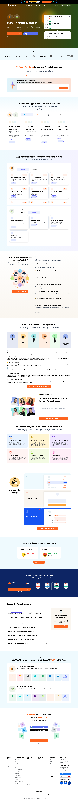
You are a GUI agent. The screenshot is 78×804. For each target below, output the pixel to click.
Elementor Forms (41, 761)
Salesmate (9, 777)
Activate (12, 142)
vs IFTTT (51, 782)
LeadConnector (18, 763)
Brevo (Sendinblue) (18, 769)
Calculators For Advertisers (64, 770)
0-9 (8, 794)
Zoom (28, 780)
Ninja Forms (40, 778)
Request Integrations (52, 767)
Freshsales (9, 768)
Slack (28, 772)
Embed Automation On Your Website (64, 762)
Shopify (28, 766)
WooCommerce (30, 770)
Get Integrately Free (66, 5)
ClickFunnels (17, 775)
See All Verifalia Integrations (65, 696)
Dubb (8, 781)
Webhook (29, 762)
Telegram (29, 782)
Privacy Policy (46, 798)
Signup (51, 771)
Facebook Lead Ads (18, 759)
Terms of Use (40, 743)
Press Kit (51, 773)
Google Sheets (30, 761)
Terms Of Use (51, 798)
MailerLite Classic (18, 777)
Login (58, 5)
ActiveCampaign (18, 761)
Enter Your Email (33, 735)
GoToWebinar (17, 771)
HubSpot (16, 765)
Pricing (43, 5)
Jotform (39, 766)
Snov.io (8, 779)
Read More (11, 139)
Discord (28, 776)
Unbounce (39, 772)
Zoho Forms (40, 782)
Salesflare (9, 775)
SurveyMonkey (40, 774)
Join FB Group (65, 773)
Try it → (13, 182)
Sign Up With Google (32, 33)
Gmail (28, 764)
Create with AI (64, 88)
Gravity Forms (40, 762)
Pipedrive (8, 774)
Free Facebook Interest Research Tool (64, 768)
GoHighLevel (17, 767)
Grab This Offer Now (47, 1)
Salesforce (9, 761)
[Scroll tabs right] (70, 114)
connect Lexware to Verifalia (16, 612)
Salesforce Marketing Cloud (19, 782)
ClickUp (28, 768)
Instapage (39, 780)
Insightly (8, 766)
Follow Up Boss (9, 763)
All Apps (36, 5)
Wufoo (39, 770)
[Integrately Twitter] (61, 776)
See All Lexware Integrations (65, 676)
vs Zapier (51, 778)
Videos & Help (52, 769)
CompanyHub (9, 770)
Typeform (39, 768)
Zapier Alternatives (52, 764)
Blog (40, 5)
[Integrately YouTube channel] (69, 776)
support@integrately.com (65, 779)
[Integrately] (11, 5)
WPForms (39, 776)
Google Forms (40, 764)
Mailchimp (17, 773)
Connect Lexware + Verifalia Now (46, 528)
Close (8, 772)
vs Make (51, 780)
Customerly (9, 783)
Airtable (28, 778)
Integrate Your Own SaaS (64, 759)
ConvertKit (17, 779)
